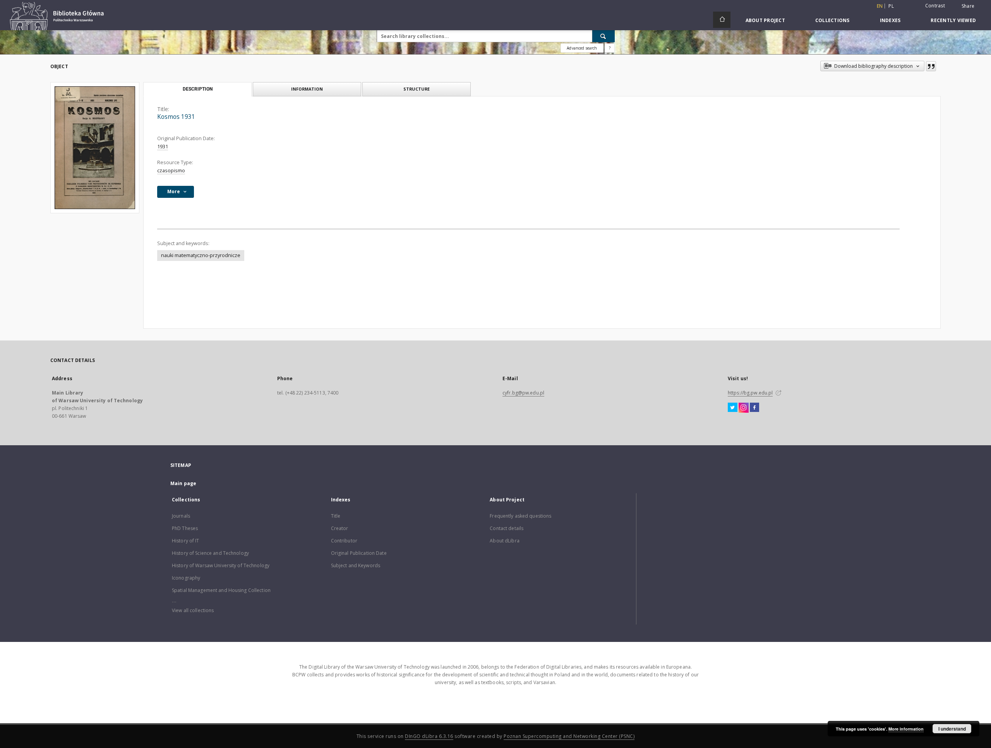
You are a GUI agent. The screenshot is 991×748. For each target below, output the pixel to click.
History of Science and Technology (210, 553)
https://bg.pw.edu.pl (750, 392)
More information (906, 729)
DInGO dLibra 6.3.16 (429, 736)
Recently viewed (953, 20)
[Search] (603, 36)
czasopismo (171, 170)
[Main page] (721, 20)
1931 (162, 146)
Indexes (890, 20)
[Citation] (931, 66)
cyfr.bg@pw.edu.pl (523, 392)
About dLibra (504, 540)
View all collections (193, 610)
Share (968, 6)
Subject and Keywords (355, 565)
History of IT (185, 540)
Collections (832, 20)
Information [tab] (307, 89)
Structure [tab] (416, 89)
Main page (183, 483)
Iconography (186, 578)
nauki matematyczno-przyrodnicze (200, 255)
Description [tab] (198, 89)
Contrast (935, 5)
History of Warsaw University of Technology (220, 565)
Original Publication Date (359, 553)
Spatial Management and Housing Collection (221, 590)
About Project (765, 20)
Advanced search (582, 48)
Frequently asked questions (520, 516)
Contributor (344, 540)
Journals (181, 516)
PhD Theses (185, 528)
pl (891, 6)
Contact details (506, 528)
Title (336, 516)
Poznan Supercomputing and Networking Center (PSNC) (569, 736)
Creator (339, 528)
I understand (952, 728)
